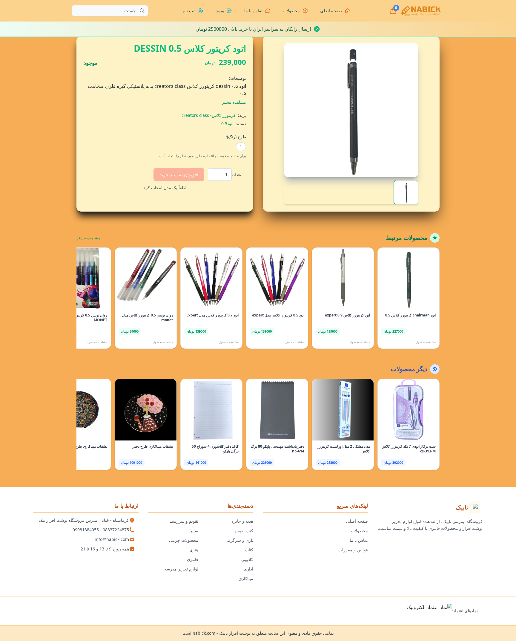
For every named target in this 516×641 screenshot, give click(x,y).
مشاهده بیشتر (88, 238)
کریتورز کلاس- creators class (209, 115)
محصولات (359, 530)
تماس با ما (359, 540)
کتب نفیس (244, 530)
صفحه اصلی (357, 521)
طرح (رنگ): (236, 137)
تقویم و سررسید (184, 521)
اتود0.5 (227, 123)
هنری (193, 550)
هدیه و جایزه (242, 521)
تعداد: (236, 174)
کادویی (247, 559)
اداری (248, 569)
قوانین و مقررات (353, 550)
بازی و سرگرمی (239, 540)
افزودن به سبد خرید (178, 174)
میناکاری (246, 578)
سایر (194, 530)
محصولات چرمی (183, 540)
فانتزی (192, 559)
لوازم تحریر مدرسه (181, 569)
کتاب (249, 550)
